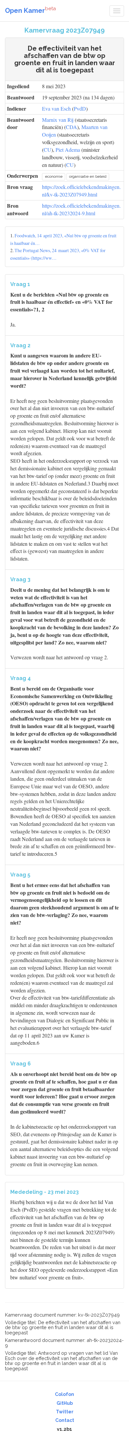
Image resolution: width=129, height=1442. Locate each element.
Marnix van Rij (57, 119)
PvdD (80, 108)
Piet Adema (68, 149)
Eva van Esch (56, 108)
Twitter (64, 1411)
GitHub (65, 1403)
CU (47, 149)
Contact (64, 1420)
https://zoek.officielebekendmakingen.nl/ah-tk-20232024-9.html (81, 209)
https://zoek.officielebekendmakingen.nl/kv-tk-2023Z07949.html (81, 190)
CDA (71, 126)
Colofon (64, 1394)
